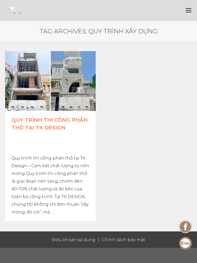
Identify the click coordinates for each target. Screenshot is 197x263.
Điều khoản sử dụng (73, 239)
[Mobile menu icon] (188, 10)
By (31, 143)
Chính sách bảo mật (123, 239)
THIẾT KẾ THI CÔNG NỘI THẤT (46, 137)
